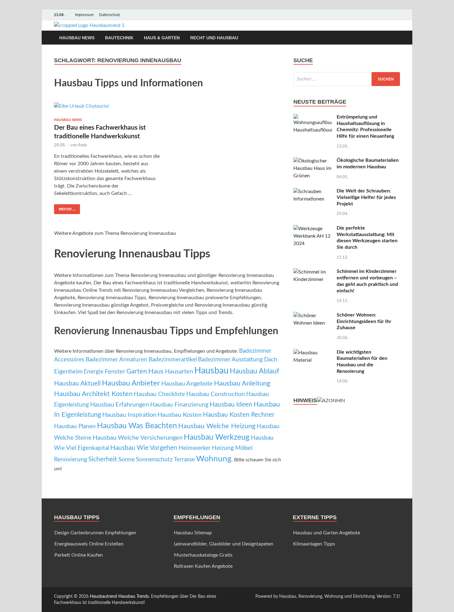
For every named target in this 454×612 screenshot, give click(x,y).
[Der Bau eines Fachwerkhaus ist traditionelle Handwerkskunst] (108, 107)
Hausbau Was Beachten (137, 426)
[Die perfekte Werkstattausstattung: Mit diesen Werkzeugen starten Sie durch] (312, 228)
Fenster (115, 371)
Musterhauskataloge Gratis (203, 555)
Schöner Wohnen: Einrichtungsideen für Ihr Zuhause (364, 321)
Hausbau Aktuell (77, 383)
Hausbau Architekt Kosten (93, 393)
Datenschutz (109, 15)
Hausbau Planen (75, 426)
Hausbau (211, 370)
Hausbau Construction (215, 394)
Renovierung (70, 460)
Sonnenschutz (154, 460)
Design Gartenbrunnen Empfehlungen (95, 532)
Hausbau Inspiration (129, 415)
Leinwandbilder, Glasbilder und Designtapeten (223, 543)
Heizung (223, 448)
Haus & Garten (162, 37)
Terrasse (184, 460)
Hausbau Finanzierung (179, 405)
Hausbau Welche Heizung (216, 426)
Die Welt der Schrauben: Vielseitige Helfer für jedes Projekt (366, 197)
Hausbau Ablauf (254, 371)
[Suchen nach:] (346, 79)
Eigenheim (68, 371)
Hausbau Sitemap (193, 532)
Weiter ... (67, 209)
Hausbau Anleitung (242, 383)
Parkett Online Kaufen (78, 555)
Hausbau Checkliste (159, 394)
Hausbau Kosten (180, 415)
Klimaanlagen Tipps (314, 543)
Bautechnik (119, 37)
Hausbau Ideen (231, 404)
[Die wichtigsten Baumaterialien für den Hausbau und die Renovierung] (312, 352)
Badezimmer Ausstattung (230, 360)
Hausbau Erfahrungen (119, 405)
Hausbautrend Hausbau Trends (119, 596)
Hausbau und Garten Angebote (326, 532)
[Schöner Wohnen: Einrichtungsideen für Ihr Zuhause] (312, 315)
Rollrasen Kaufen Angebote (203, 566)
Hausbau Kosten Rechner (239, 415)
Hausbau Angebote (187, 384)
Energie (93, 372)
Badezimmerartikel (173, 360)
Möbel (244, 448)
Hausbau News (77, 37)
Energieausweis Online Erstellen (89, 543)
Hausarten (179, 371)
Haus (156, 371)
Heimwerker (195, 448)
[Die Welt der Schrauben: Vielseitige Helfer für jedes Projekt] (312, 191)
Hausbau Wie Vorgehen (143, 448)
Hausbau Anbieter (131, 383)
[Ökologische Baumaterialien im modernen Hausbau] (312, 160)
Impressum (84, 15)
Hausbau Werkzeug (217, 437)
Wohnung (214, 459)
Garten (136, 371)
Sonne (126, 460)
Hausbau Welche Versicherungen (138, 438)
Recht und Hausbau (214, 37)
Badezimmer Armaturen (116, 360)
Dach (270, 360)
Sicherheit (102, 459)
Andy (82, 145)
